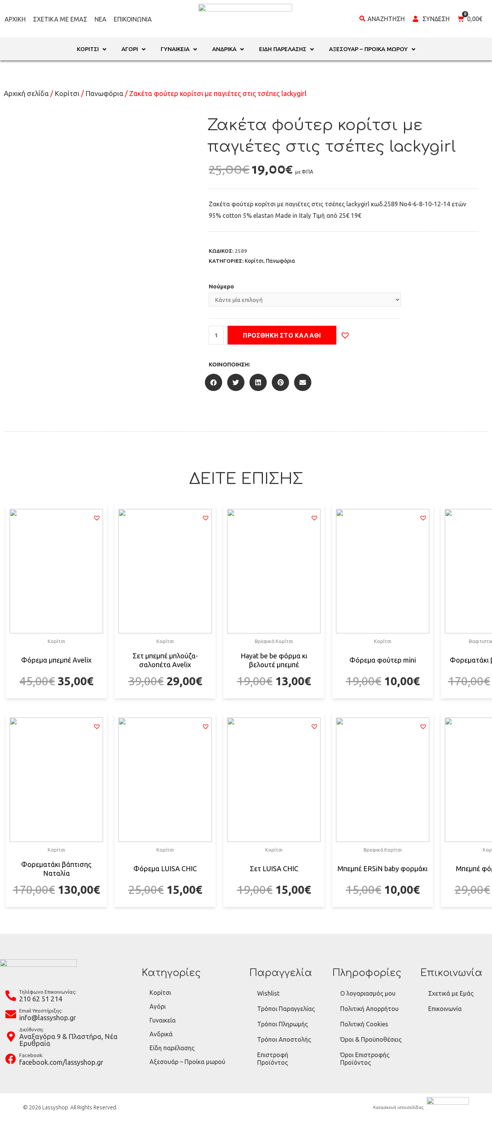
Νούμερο (221, 286)
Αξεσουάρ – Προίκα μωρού (187, 1061)
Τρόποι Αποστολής (284, 1039)
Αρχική (15, 19)
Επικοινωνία (133, 19)
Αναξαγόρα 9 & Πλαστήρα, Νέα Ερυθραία (68, 1040)
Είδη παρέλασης (172, 1047)
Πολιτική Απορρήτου (369, 1008)
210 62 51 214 (40, 999)
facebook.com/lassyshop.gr (61, 1062)
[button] (345, 335)
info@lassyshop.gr (47, 1017)
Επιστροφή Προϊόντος (272, 1058)
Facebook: (31, 1055)
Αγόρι (158, 1006)
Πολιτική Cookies (364, 1024)
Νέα (100, 19)
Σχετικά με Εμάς (60, 19)
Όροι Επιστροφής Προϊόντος (364, 1058)
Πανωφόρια (104, 93)
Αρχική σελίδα (26, 93)
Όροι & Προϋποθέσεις (371, 1039)
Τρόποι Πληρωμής (282, 1024)
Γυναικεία (163, 1020)
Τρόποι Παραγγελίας (286, 1008)
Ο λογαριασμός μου (368, 993)
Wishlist (268, 993)
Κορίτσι (67, 93)
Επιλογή (56, 697)
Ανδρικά (161, 1034)
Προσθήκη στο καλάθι (282, 335)
